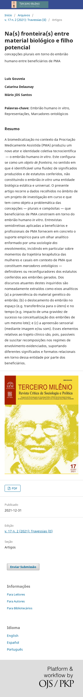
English (12, 635)
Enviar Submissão (23, 567)
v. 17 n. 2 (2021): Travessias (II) (25, 20)
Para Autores (16, 601)
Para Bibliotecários (19, 608)
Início (8, 15)
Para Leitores (16, 594)
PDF (14, 488)
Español (13, 642)
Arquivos (24, 15)
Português (15, 649)
